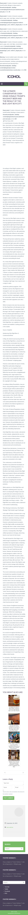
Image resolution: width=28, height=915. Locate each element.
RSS (6, 893)
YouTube (7, 887)
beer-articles (10, 827)
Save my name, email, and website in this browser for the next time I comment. (13, 793)
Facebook (7, 891)
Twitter (6, 889)
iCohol (14, 76)
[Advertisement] (14, 156)
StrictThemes (17, 913)
